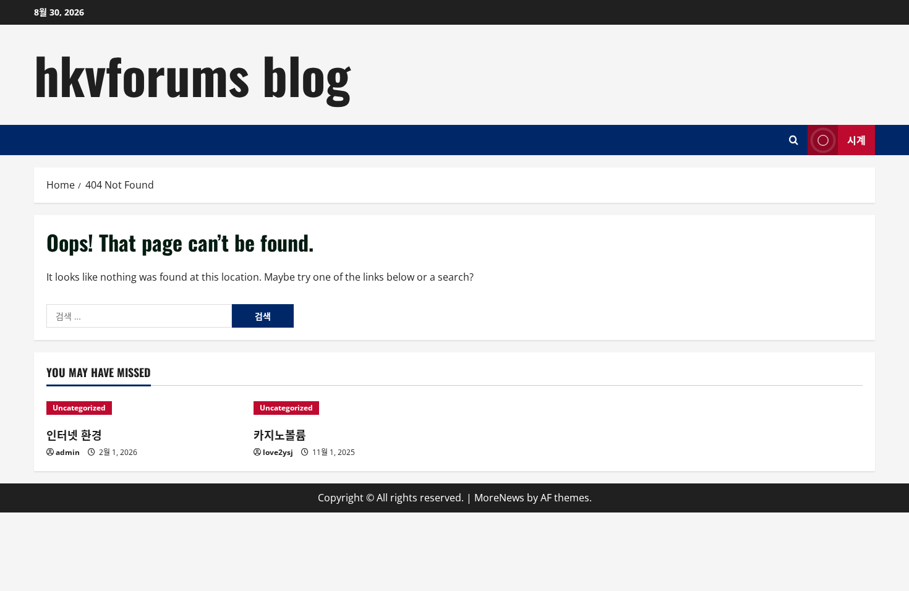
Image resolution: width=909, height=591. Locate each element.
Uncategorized (79, 407)
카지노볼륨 (280, 435)
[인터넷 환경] (143, 408)
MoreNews (499, 497)
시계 (856, 139)
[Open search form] (793, 140)
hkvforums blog (192, 74)
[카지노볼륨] (351, 408)
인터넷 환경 (74, 435)
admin (68, 452)
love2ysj (278, 452)
